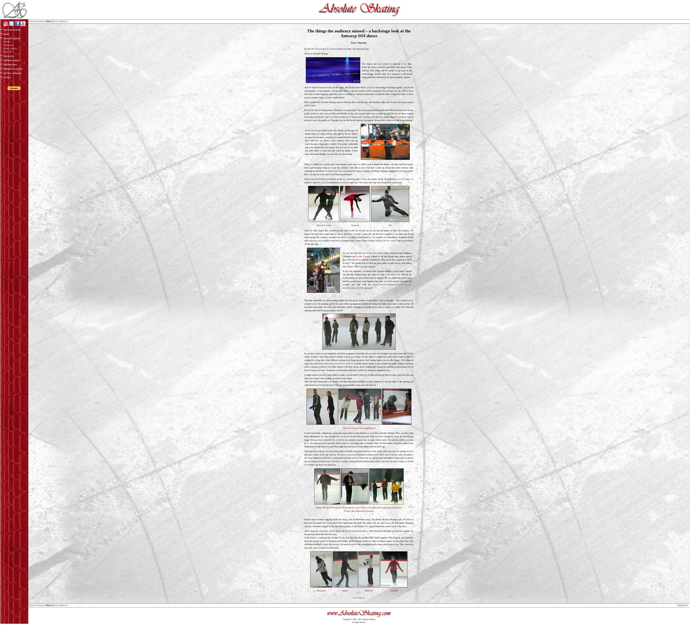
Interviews (8, 45)
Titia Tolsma (331, 49)
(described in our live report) (338, 363)
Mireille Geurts (314, 49)
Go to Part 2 (359, 598)
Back (685, 605)
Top (679, 605)
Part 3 (64, 21)
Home (32, 21)
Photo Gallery (10, 48)
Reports (7, 52)
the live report (389, 240)
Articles (7, 42)
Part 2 (57, 21)
